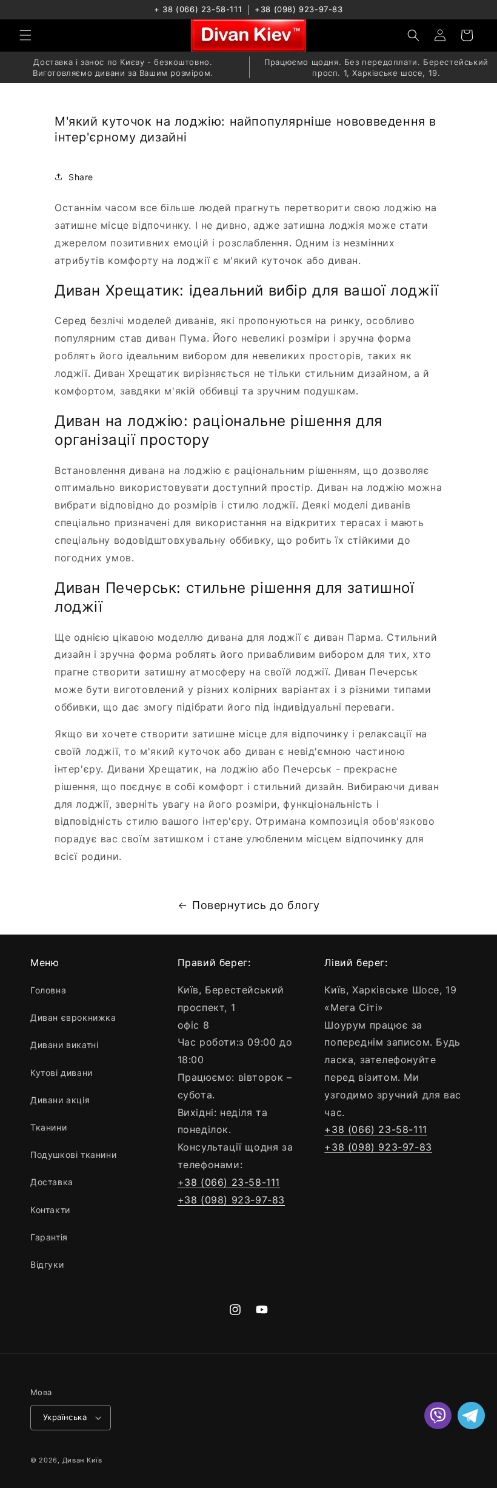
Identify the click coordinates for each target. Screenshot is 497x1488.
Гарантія (49, 1237)
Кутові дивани (61, 1072)
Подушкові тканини (73, 1154)
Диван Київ (82, 1460)
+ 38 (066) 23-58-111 (198, 9)
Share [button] (80, 177)
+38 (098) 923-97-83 (298, 9)
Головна (48, 990)
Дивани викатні (64, 1045)
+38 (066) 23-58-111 (229, 1182)
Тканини (48, 1127)
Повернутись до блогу (256, 905)
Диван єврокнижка (73, 1017)
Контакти (50, 1210)
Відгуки (47, 1264)
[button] (25, 35)
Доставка (51, 1182)
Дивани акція (60, 1100)
